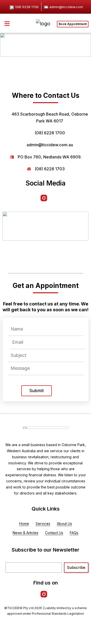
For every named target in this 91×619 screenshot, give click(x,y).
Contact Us (54, 533)
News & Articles (25, 533)
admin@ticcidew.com (66, 7)
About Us (64, 523)
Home (24, 523)
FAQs (74, 533)
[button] (7, 23)
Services (43, 523)
